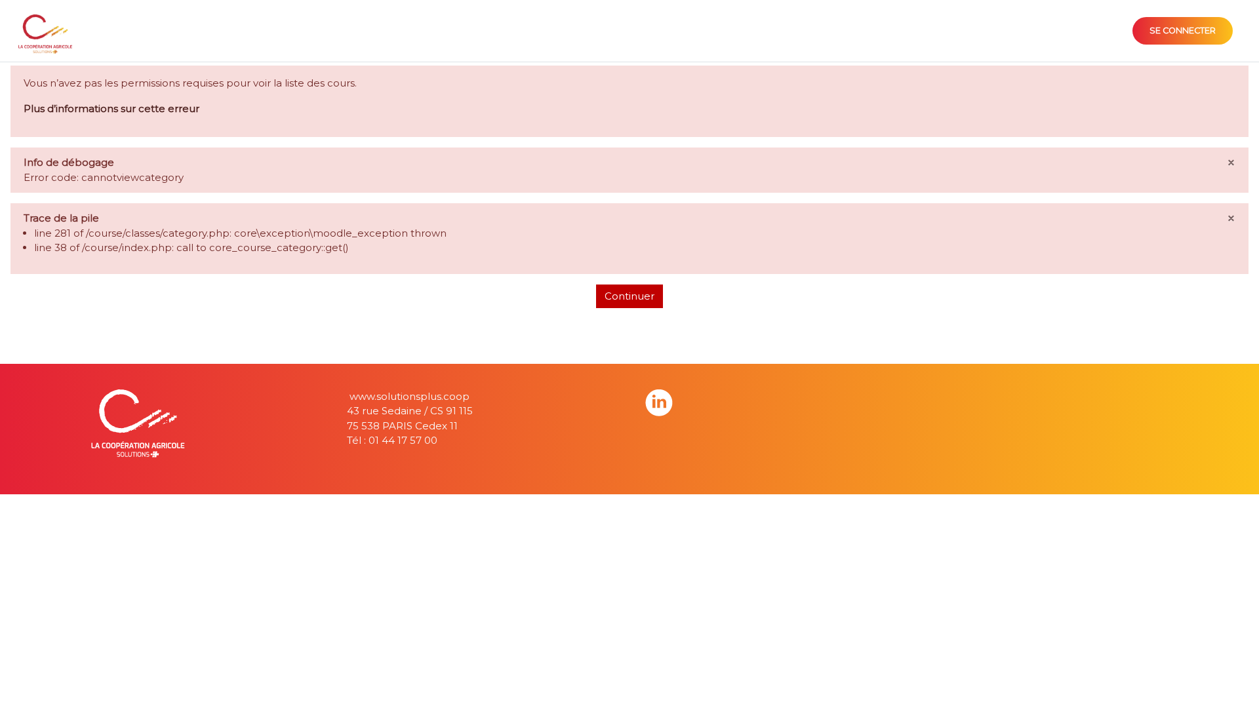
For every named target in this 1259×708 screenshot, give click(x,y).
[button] (1228, 680)
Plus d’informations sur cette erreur (111, 108)
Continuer (629, 296)
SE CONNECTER (1182, 30)
